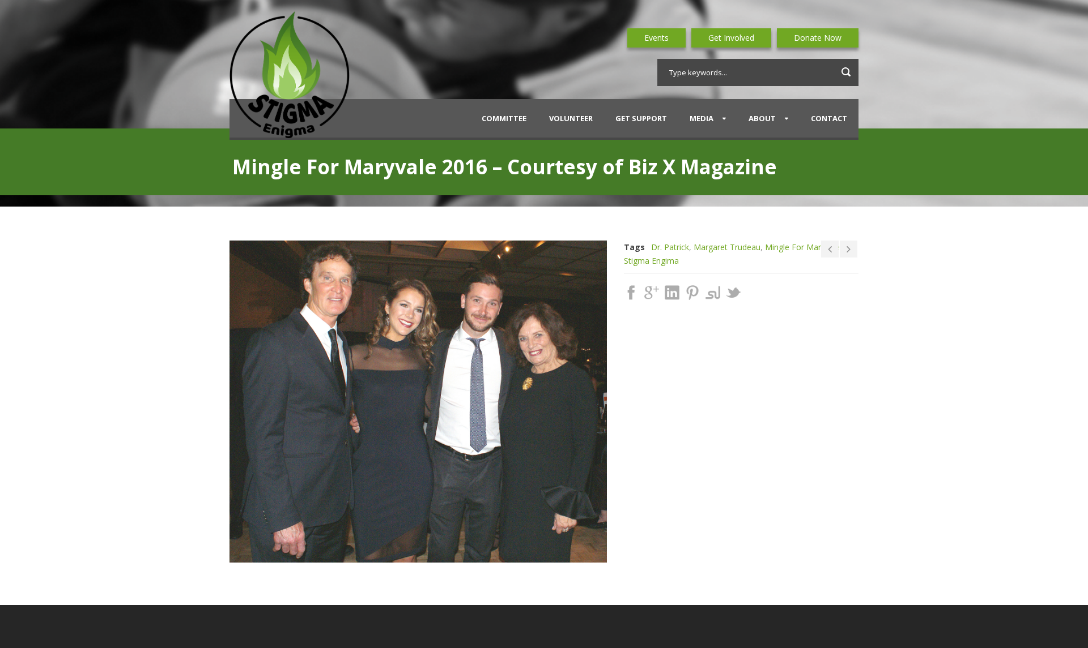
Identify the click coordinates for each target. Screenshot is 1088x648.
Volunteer (571, 118)
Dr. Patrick (670, 247)
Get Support (641, 118)
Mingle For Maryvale (802, 247)
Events (656, 37)
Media (701, 118)
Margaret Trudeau (727, 247)
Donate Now (818, 37)
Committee (504, 118)
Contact (829, 118)
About (762, 118)
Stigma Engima (651, 260)
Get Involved (731, 37)
